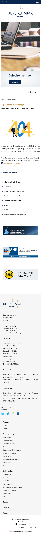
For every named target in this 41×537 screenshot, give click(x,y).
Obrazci (6, 507)
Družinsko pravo (7, 440)
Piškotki (22, 522)
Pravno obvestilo (22, 524)
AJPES (6, 205)
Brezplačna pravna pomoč (12, 196)
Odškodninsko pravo (9, 444)
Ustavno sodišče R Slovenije (12, 201)
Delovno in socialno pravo (10, 453)
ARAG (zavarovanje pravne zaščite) (15, 214)
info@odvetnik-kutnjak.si (11, 163)
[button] (28, 92)
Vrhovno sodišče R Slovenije (12, 182)
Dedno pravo (7, 437)
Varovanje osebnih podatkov (21, 519)
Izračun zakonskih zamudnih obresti (15, 191)
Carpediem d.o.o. (27, 531)
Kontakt (5, 513)
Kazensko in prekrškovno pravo (12, 450)
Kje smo (5, 429)
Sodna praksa (8, 187)
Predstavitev (7, 422)
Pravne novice (7, 466)
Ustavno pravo (7, 463)
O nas (5, 425)
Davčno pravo (7, 456)
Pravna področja (9, 434)
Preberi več (15, 86)
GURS (6, 210)
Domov (3, 99)
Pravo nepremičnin (8, 447)
